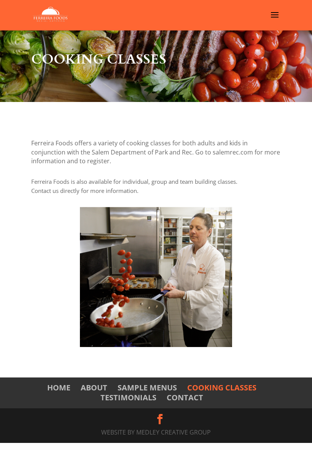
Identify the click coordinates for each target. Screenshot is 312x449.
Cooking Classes (221, 387)
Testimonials (128, 397)
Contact (185, 397)
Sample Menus (147, 387)
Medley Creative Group (173, 432)
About (94, 387)
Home (58, 387)
